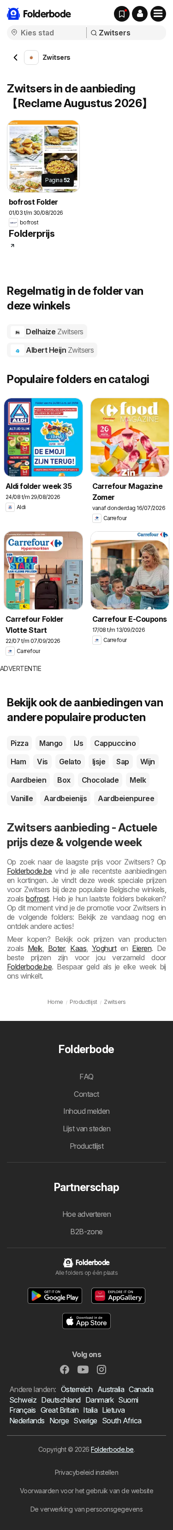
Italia (90, 1410)
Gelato (70, 761)
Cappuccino (115, 743)
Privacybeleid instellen (86, 1472)
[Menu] (158, 14)
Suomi (128, 1399)
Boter (56, 948)
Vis (42, 761)
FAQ (86, 1076)
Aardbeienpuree (126, 798)
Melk (138, 780)
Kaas (78, 948)
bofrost (37, 898)
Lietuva (113, 1410)
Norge (59, 1420)
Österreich (77, 1389)
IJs (78, 743)
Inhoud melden (86, 1111)
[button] (140, 14)
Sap (122, 761)
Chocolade (100, 780)
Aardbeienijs (65, 798)
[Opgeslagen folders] (122, 14)
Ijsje (98, 761)
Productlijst (87, 1146)
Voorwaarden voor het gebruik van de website (86, 1491)
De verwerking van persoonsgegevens (86, 1509)
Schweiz (22, 1399)
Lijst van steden (87, 1128)
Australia (110, 1389)
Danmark (99, 1399)
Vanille (22, 798)
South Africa (122, 1420)
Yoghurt (104, 948)
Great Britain (59, 1410)
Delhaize (54, 331)
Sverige (85, 1420)
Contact (86, 1094)
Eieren (141, 948)
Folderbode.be (29, 871)
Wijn (147, 761)
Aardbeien (28, 780)
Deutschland (60, 1399)
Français (22, 1410)
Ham (18, 761)
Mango (50, 743)
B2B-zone (86, 1231)
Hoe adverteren (86, 1214)
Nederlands (27, 1420)
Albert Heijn (59, 350)
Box (63, 780)
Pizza (19, 743)
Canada (141, 1389)
